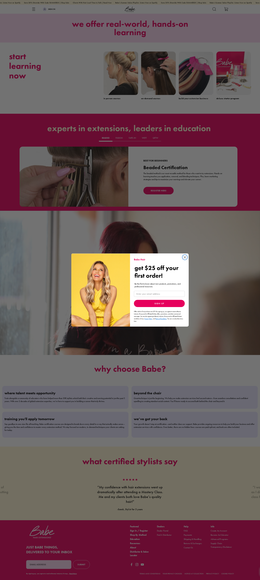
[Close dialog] (184, 257)
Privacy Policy (148, 319)
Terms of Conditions (161, 319)
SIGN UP (159, 303)
